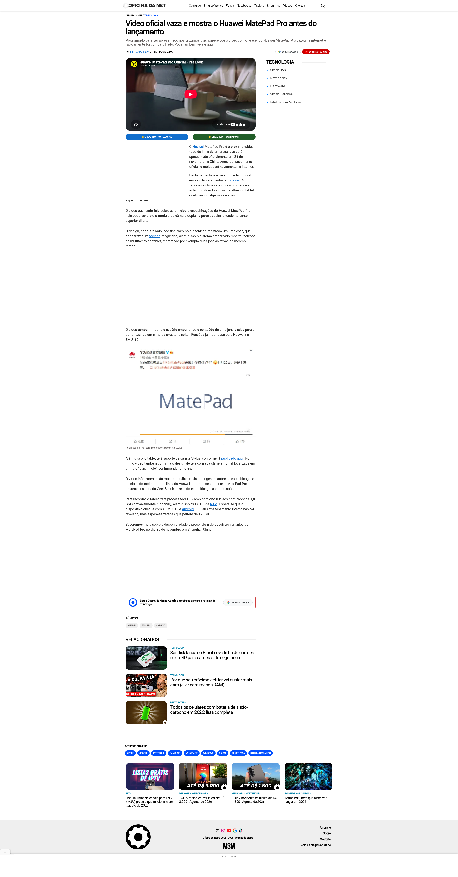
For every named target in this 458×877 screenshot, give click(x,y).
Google (143, 753)
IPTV (128, 793)
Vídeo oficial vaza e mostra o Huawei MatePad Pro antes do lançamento (221, 27)
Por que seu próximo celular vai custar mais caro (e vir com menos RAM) (211, 682)
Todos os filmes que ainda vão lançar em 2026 (306, 800)
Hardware (277, 86)
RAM (213, 504)
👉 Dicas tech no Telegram (157, 136)
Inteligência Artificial (286, 102)
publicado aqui (232, 458)
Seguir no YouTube (318, 51)
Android (188, 509)
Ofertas (300, 5)
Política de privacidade (315, 845)
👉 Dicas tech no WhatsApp (224, 136)
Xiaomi (222, 753)
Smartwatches (281, 94)
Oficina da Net (134, 15)
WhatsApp (192, 753)
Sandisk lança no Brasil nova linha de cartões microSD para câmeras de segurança (212, 655)
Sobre (327, 833)
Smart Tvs (278, 70)
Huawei (198, 147)
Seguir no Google (290, 51)
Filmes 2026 (238, 753)
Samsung (175, 753)
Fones (230, 5)
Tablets (259, 5)
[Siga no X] (217, 830)
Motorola (158, 753)
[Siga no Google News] (235, 830)
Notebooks (244, 5)
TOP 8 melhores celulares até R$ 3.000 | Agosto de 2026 (201, 800)
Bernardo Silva (139, 51)
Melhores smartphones (193, 793)
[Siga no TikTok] (240, 830)
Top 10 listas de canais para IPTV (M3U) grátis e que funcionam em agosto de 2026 (149, 801)
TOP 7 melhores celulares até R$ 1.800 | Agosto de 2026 (254, 800)
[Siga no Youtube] (229, 830)
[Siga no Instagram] (223, 830)
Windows (208, 753)
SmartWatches (213, 5)
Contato (325, 839)
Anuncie (325, 827)
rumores (233, 180)
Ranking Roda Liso (260, 753)
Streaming (273, 5)
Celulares (195, 5)
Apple (130, 753)
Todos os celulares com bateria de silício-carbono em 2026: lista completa (209, 710)
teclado (154, 236)
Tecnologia (151, 15)
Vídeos (287, 5)
